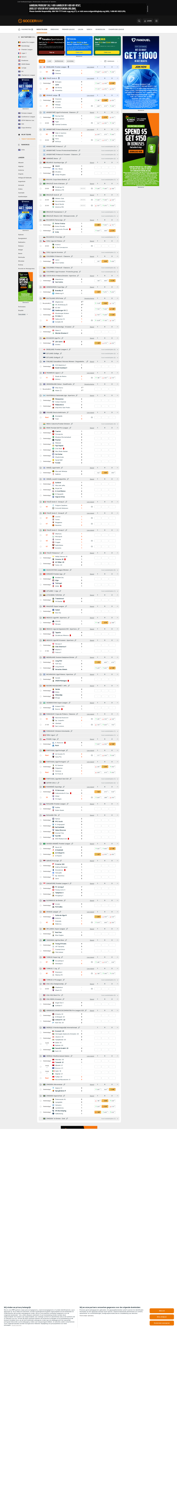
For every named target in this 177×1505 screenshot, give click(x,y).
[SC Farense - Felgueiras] (79, 766)
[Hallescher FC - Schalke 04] (79, 320)
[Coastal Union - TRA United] (79, 951)
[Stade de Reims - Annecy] (79, 378)
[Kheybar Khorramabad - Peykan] (79, 438)
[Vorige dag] (101, 61)
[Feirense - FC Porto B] (79, 772)
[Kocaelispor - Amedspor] (79, 962)
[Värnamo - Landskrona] (79, 1106)
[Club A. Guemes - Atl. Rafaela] (79, 134)
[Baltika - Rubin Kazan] (79, 809)
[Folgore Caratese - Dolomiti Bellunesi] (79, 507)
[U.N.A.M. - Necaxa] (79, 622)
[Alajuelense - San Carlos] (79, 280)
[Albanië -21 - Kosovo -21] (79, 1066)
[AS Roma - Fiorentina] (79, 89)
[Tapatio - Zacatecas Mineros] (79, 634)
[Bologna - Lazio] (79, 83)
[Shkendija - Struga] (79, 696)
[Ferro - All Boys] (79, 140)
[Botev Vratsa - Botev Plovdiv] (79, 225)
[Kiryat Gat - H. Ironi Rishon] (79, 489)
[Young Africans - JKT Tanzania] (79, 945)
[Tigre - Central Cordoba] (79, 123)
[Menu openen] (156, 20)
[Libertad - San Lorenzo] (79, 724)
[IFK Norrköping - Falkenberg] (79, 1112)
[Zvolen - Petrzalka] (79, 905)
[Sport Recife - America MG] (79, 205)
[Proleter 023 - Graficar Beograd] (79, 865)
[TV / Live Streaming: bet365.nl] (92, 106)
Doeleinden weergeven (162, 1323)
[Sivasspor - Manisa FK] (79, 973)
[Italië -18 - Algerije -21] (79, 1072)
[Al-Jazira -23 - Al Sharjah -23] (79, 1015)
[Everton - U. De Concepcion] (79, 246)
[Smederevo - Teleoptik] (79, 871)
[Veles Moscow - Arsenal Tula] (79, 831)
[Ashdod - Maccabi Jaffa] (79, 484)
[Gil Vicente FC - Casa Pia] (79, 755)
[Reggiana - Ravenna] (79, 524)
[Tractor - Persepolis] (79, 433)
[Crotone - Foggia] (79, 541)
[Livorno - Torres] (79, 518)
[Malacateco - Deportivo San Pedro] (79, 406)
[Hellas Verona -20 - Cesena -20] (79, 558)
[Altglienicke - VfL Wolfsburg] (79, 303)
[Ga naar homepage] (35, 21)
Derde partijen (16, 1325)
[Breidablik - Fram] (79, 417)
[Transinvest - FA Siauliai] (79, 600)
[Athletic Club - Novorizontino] (79, 200)
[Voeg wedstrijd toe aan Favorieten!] (41, 72)
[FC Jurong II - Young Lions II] (79, 888)
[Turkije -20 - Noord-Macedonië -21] (79, 1078)
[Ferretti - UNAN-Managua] (79, 679)
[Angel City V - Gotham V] (79, 1004)
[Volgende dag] (117, 61)
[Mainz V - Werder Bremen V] (79, 332)
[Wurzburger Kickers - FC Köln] (79, 315)
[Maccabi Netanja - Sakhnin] (79, 472)
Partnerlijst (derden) (87, 1315)
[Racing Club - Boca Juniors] (79, 117)
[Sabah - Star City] (79, 611)
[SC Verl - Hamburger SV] (79, 309)
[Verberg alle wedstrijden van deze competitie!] (117, 67)
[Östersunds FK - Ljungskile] (79, 1101)
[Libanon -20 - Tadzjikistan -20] (79, 1038)
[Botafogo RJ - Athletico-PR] (79, 188)
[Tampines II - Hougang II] (79, 894)
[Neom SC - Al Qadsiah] (79, 848)
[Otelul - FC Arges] (79, 797)
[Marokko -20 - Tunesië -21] (79, 1061)
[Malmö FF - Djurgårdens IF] (79, 1089)
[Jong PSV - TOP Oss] (79, 662)
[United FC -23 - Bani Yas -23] (79, 1021)
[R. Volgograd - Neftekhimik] (79, 826)
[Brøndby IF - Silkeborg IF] (79, 292)
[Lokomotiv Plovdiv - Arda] (79, 230)
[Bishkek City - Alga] (79, 579)
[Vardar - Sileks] (79, 690)
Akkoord (162, 1311)
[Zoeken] (139, 20)
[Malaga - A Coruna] (79, 106)
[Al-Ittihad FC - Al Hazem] (79, 854)
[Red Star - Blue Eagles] (79, 934)
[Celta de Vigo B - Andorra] (79, 917)
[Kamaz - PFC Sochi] (79, 820)
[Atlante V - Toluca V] (79, 651)
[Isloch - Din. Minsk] (79, 167)
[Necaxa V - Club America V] (79, 645)
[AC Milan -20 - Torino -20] (79, 563)
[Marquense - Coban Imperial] (79, 400)
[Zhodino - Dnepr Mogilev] (79, 173)
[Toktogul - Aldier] (79, 584)
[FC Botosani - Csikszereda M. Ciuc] (79, 792)
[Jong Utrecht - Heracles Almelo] (79, 668)
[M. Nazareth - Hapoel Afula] (79, 495)
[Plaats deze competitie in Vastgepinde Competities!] (77, 112)
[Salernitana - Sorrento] (79, 546)
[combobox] (109, 61)
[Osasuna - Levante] (79, 100)
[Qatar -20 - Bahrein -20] (79, 1044)
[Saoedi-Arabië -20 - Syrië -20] (79, 1049)
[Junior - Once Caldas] (79, 261)
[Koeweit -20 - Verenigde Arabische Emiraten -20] (79, 1032)
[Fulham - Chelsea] (79, 72)
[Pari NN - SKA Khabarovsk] (79, 837)
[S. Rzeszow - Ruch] (79, 744)
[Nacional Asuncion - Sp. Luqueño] (79, 719)
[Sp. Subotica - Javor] (79, 877)
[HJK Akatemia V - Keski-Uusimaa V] (79, 366)
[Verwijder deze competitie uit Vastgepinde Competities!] (68, 67)
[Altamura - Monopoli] (79, 535)
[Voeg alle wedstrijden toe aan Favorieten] (41, 67)
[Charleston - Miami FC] (79, 989)
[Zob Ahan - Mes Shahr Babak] (79, 450)
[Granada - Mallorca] (79, 922)
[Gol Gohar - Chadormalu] (79, 455)
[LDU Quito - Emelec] (79, 343)
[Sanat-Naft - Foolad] (79, 461)
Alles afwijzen (162, 1317)
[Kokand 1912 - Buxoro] (79, 707)
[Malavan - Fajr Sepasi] (79, 444)
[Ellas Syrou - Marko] (79, 389)
